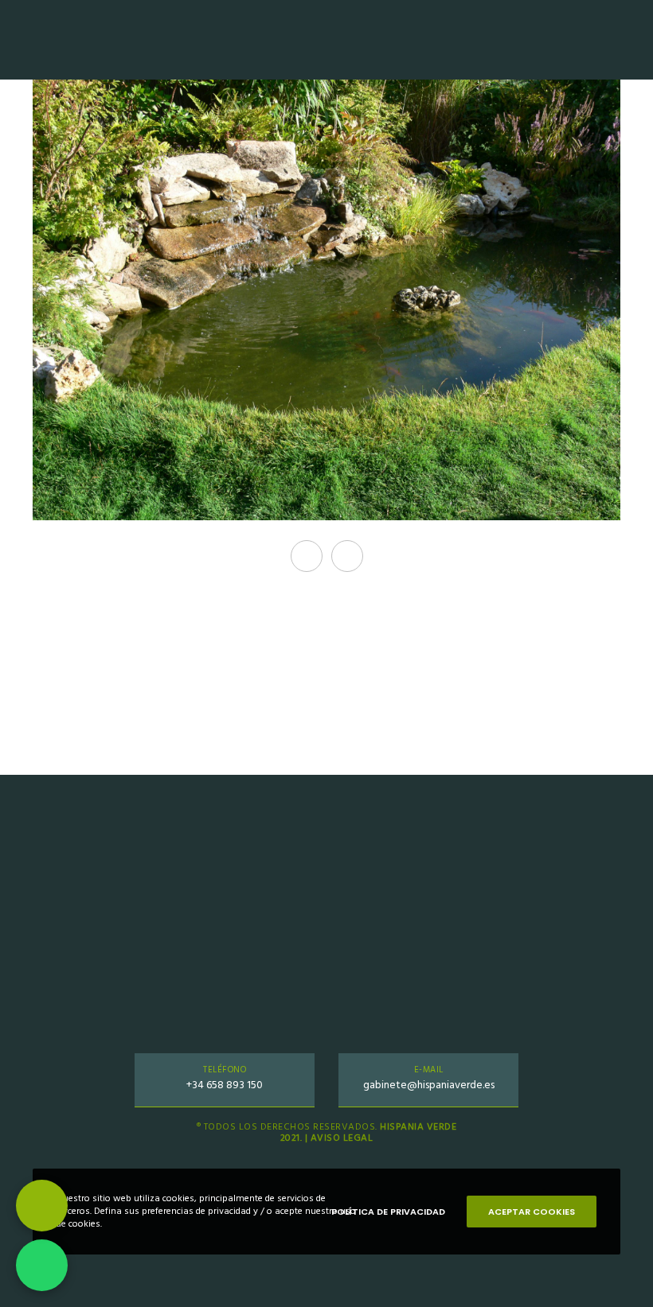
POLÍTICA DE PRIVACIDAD (388, 1211)
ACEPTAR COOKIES (531, 1211)
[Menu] (626, 40)
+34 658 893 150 (224, 1085)
